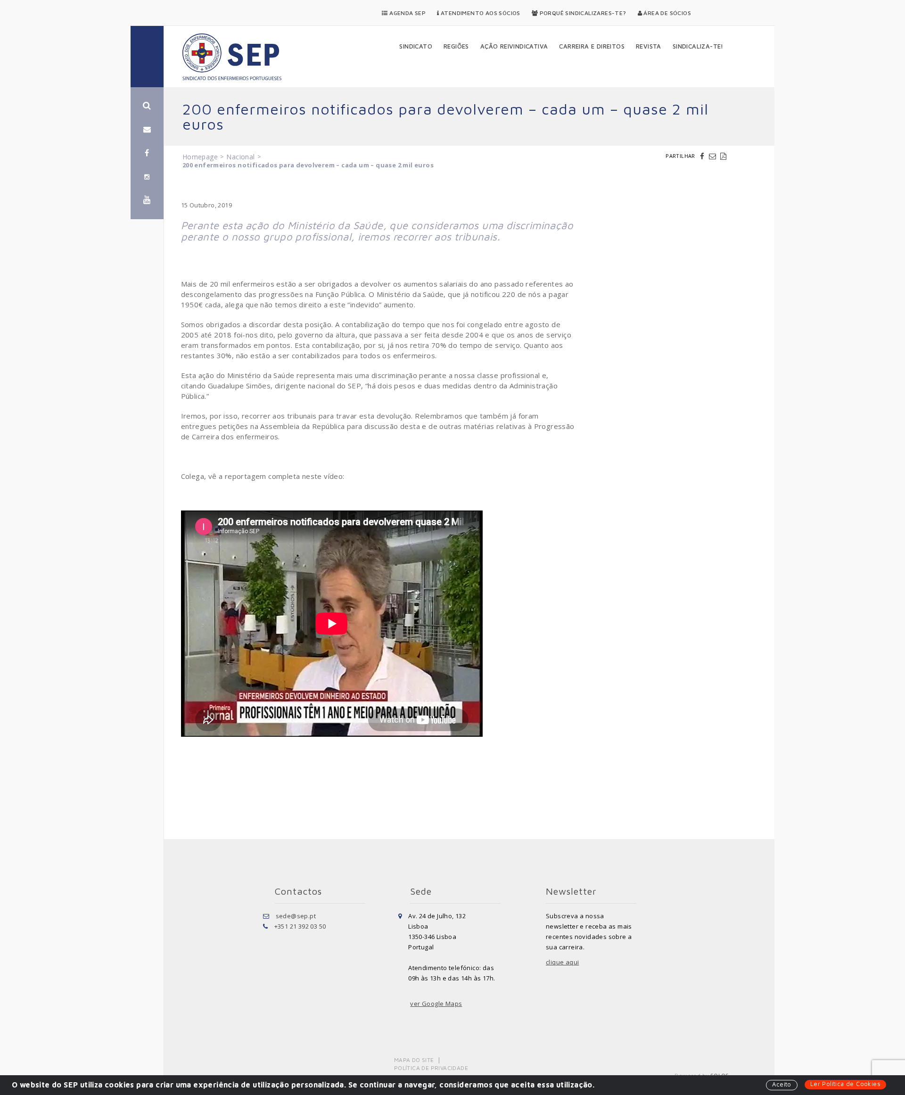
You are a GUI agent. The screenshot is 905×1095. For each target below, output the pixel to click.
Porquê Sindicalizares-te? (582, 12)
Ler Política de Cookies (845, 1083)
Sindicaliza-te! (698, 46)
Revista (648, 46)
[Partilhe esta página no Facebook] (703, 156)
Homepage (200, 156)
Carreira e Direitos (592, 46)
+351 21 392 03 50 (300, 926)
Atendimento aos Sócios (479, 12)
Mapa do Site (414, 1059)
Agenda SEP (407, 12)
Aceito (781, 1084)
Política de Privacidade (431, 1067)
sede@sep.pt (296, 916)
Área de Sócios (666, 12)
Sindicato (415, 46)
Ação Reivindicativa (514, 46)
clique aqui (562, 962)
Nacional (240, 156)
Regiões (456, 46)
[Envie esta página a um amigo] (713, 156)
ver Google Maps (436, 1003)
